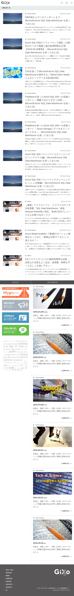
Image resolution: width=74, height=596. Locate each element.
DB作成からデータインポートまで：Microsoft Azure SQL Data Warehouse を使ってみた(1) (47, 20)
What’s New (9, 570)
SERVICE (9, 572)
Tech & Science (31, 13)
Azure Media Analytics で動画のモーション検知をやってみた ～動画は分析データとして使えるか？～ (47, 237)
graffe (12, 351)
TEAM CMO (15, 357)
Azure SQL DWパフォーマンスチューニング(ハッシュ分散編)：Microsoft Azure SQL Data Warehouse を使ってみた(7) (47, 182)
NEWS (8, 575)
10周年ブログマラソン (9, 341)
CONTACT (9, 587)
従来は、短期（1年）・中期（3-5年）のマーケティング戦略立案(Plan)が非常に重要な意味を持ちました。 (52, 318)
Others (29, 201)
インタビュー (14, 365)
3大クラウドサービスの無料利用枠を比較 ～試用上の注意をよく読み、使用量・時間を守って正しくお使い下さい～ (47, 262)
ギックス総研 (19, 368)
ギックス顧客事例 (15, 369)
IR (16, 352)
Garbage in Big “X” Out (15, 345)
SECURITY (9, 584)
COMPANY (9, 578)
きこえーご (20, 362)
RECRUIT (9, 581)
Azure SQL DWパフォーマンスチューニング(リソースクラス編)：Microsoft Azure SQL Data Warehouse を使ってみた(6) (47, 157)
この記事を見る (66, 325)
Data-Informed (12, 344)
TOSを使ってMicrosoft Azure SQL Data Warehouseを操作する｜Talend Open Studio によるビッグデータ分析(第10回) (47, 74)
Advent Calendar (21, 341)
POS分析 (17, 355)
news (12, 355)
